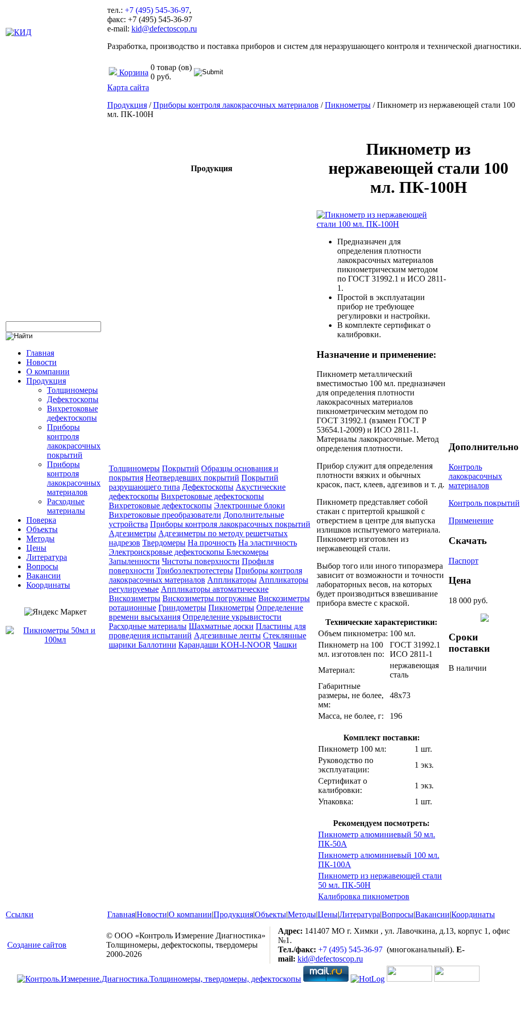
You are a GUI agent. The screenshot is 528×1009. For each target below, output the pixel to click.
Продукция (46, 380)
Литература (46, 557)
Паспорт (463, 560)
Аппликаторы (232, 579)
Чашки (285, 644)
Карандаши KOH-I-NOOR (224, 644)
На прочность (212, 542)
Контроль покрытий (484, 503)
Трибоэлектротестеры (194, 570)
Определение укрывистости (232, 617)
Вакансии (43, 575)
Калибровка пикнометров (363, 896)
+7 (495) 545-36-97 (157, 10)
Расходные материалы (66, 506)
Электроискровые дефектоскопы (167, 552)
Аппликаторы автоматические (215, 589)
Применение (471, 520)
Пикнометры (348, 105)
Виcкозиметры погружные (209, 598)
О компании (48, 371)
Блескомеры (247, 552)
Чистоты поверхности (201, 561)
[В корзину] (485, 619)
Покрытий (180, 468)
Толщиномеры (72, 390)
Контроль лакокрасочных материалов (475, 476)
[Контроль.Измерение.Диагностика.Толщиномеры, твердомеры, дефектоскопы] (159, 978)
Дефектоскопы (72, 399)
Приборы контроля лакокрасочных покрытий (74, 441)
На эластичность (267, 542)
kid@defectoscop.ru (164, 28)
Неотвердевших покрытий (192, 477)
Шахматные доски (221, 626)
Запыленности (134, 561)
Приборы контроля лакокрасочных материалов (74, 478)
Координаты (48, 585)
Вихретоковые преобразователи (165, 514)
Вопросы (42, 566)
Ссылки (20, 914)
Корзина (132, 72)
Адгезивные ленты (227, 635)
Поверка (41, 520)
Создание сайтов (37, 944)
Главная (40, 353)
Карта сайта (128, 87)
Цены (36, 547)
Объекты (42, 529)
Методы (40, 538)
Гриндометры (182, 607)
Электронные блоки (249, 505)
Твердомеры (164, 542)
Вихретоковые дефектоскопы (72, 413)
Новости (41, 362)
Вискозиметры (134, 598)
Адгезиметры (132, 533)
